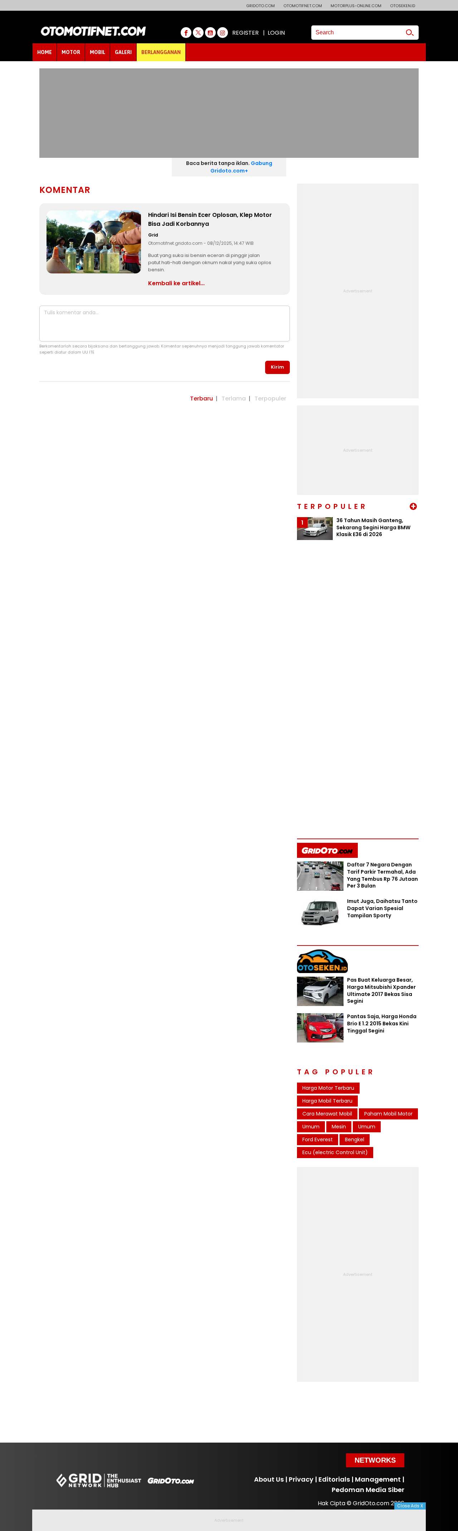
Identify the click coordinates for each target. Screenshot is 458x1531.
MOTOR (71, 52)
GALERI (123, 52)
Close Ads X (410, 1506)
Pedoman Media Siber (368, 1489)
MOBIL (97, 52)
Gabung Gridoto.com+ (241, 167)
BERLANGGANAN (161, 52)
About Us (269, 1479)
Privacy (301, 1479)
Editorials (334, 1479)
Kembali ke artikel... (176, 283)
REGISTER (245, 33)
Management (378, 1479)
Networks (375, 1460)
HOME (44, 52)
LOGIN (276, 33)
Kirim (277, 367)
